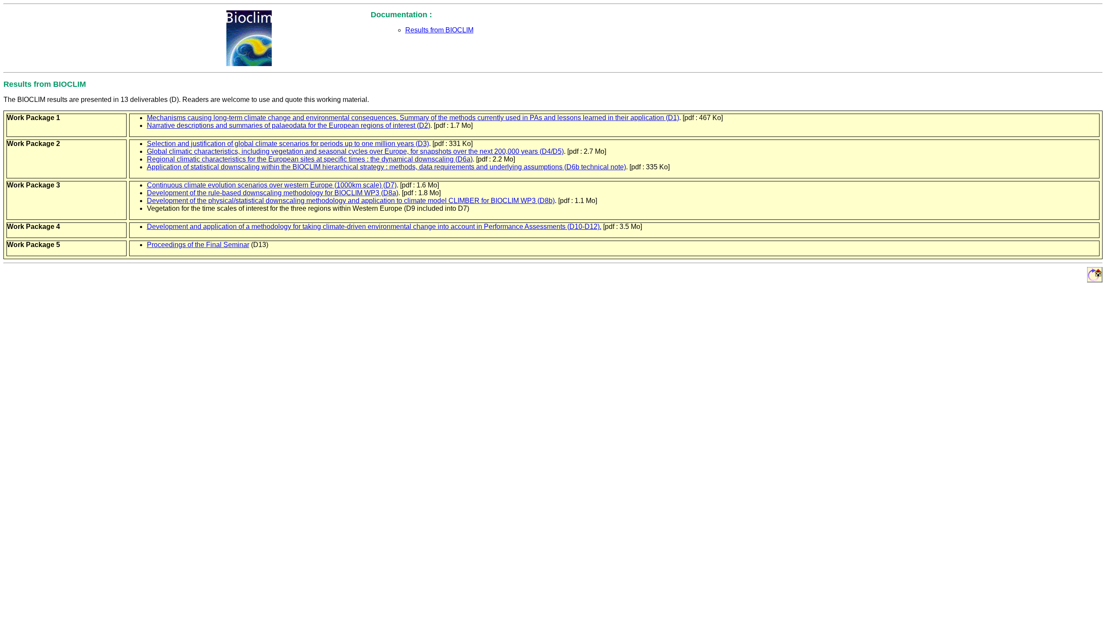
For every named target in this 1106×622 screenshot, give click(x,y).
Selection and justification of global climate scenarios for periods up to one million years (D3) (288, 143)
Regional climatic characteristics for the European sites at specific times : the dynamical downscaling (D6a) (310, 159)
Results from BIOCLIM (439, 30)
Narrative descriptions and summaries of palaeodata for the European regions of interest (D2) (288, 125)
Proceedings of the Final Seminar (198, 244)
